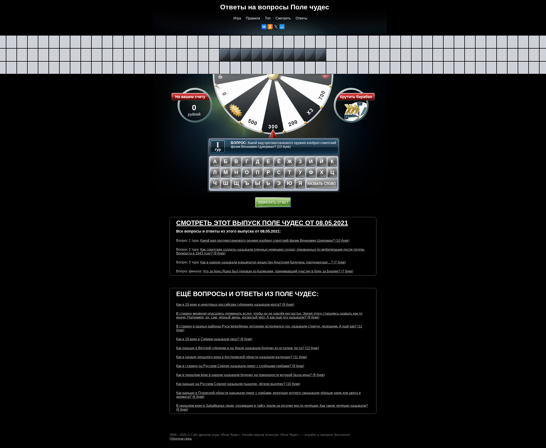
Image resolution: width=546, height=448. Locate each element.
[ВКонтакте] (264, 26)
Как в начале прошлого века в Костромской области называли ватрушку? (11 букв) (241, 357)
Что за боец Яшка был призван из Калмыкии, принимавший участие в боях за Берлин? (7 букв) (278, 271)
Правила (253, 18)
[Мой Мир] (282, 26)
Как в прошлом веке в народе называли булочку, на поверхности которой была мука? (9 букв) (250, 375)
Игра (237, 18)
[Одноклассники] (270, 26)
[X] (276, 26)
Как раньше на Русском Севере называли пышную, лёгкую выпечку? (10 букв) (238, 384)
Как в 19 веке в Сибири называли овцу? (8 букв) (214, 339)
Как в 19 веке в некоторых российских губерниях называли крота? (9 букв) (235, 304)
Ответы (301, 18)
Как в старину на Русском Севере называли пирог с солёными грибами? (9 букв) (240, 366)
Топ (268, 18)
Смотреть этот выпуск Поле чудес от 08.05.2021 (262, 222)
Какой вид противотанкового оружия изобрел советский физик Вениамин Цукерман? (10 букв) (274, 240)
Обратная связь (181, 438)
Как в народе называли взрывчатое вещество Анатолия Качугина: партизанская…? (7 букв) (273, 262)
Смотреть (283, 18)
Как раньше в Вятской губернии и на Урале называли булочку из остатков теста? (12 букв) (247, 348)
